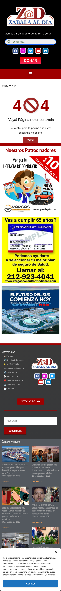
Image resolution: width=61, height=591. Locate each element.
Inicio (5, 85)
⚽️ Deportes (9, 376)
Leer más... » (7, 482)
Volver (30, 140)
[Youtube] (38, 51)
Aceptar (30, 583)
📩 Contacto (8, 388)
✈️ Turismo (8, 372)
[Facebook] (15, 51)
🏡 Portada (8, 356)
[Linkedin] (45, 51)
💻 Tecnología (9, 384)
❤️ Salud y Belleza (11, 380)
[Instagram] (23, 51)
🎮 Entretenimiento (11, 368)
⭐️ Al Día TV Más (11, 364)
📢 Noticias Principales (13, 360)
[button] (56, 551)
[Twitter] (30, 51)
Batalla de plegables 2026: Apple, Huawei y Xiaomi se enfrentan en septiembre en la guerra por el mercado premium (15, 514)
